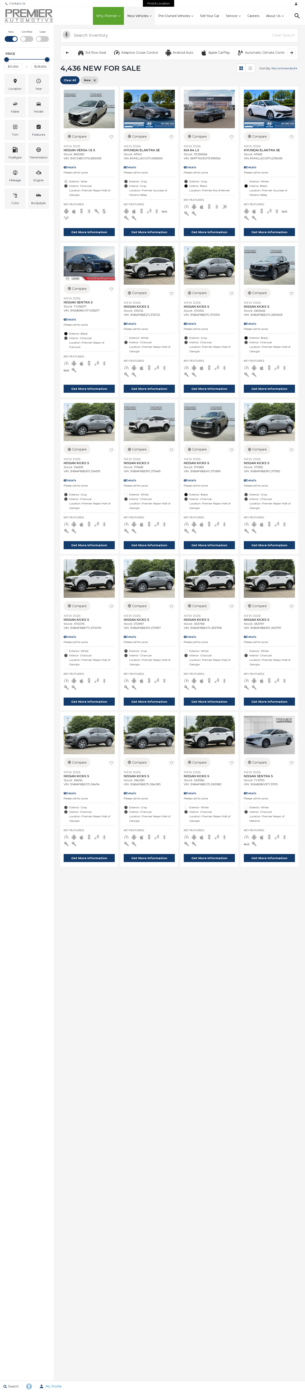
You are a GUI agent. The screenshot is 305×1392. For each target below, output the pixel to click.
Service (231, 16)
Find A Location (158, 3)
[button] (297, 16)
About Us (273, 16)
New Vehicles (137, 16)
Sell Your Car (209, 16)
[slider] (6, 59)
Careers (253, 16)
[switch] (11, 36)
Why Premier (106, 16)
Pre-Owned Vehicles (174, 16)
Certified (26, 31)
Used (43, 31)
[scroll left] (67, 52)
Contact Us (17, 3)
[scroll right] (291, 52)
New (11, 31)
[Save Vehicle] (111, 137)
